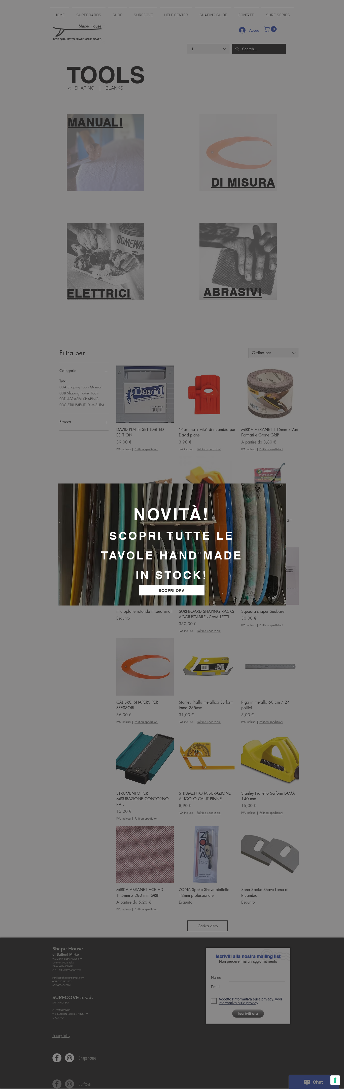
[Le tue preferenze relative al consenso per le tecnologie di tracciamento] (335, 1080)
